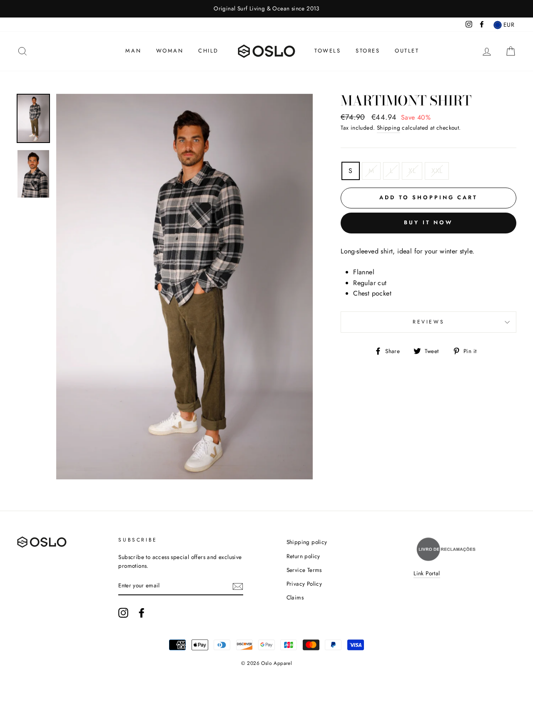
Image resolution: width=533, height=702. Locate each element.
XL (412, 171)
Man (133, 51)
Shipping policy (306, 542)
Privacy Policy (304, 583)
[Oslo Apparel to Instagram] (123, 613)
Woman (170, 51)
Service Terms (304, 570)
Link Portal (426, 573)
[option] (266, 8)
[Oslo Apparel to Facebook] (142, 613)
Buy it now (428, 222)
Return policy (303, 556)
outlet (407, 51)
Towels (327, 51)
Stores (368, 51)
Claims (295, 597)
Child (208, 51)
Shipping (388, 127)
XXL (436, 171)
